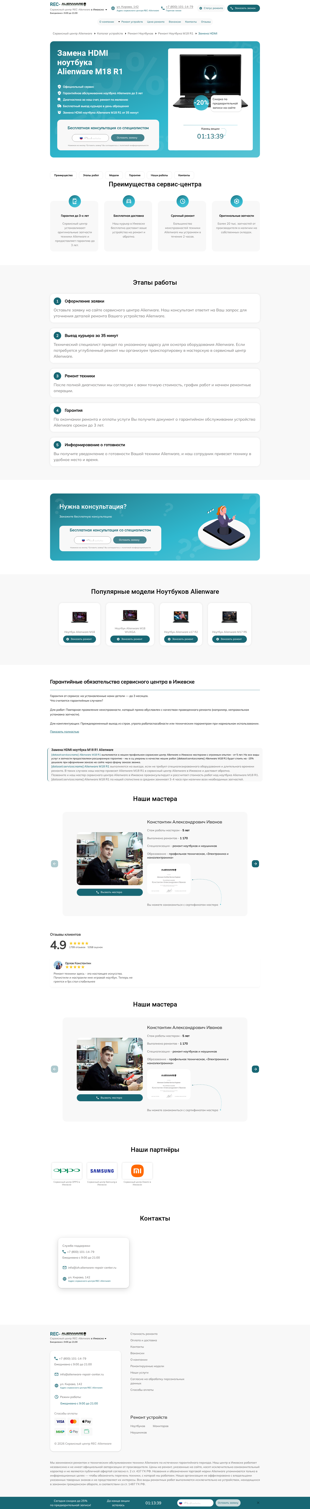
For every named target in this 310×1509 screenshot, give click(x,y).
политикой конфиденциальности (134, 145)
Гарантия (134, 175)
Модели (114, 175)
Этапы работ (91, 175)
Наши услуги (139, 1372)
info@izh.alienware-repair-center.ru (92, 1267)
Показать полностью (64, 731)
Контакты (191, 21)
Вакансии (175, 21)
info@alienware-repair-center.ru (82, 1374)
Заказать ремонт (81, 639)
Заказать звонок (245, 8)
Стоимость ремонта (144, 1334)
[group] (67, 1174)
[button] (255, 863)
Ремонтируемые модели (147, 1366)
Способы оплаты (142, 1390)
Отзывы (206, 21)
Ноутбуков (137, 1426)
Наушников (138, 1432)
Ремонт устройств (132, 21)
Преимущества (63, 175)
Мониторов (160, 1426)
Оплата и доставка (143, 1340)
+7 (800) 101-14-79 (179, 6)
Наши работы (159, 175)
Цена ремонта (156, 21)
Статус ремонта (213, 8)
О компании (106, 21)
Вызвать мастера (111, 892)
